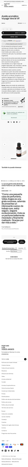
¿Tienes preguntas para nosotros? (14, 44)
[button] (2, 5)
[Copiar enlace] (19, 122)
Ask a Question (22, 242)
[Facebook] (8, 122)
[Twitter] (11, 122)
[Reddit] (17, 122)
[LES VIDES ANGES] (8, 5)
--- (14, 237)
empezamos (5, 354)
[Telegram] (14, 122)
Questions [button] (20, 248)
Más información (14, 117)
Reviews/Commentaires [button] (8, 248)
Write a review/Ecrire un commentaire (10, 242)
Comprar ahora (14, 36)
